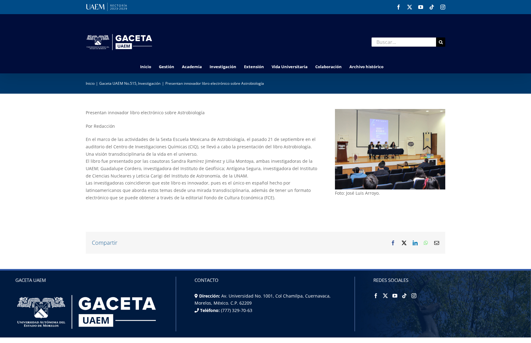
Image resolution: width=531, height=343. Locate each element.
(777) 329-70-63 (236, 310)
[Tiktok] (404, 295)
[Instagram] (413, 295)
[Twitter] (385, 295)
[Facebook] (375, 295)
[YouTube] (394, 295)
